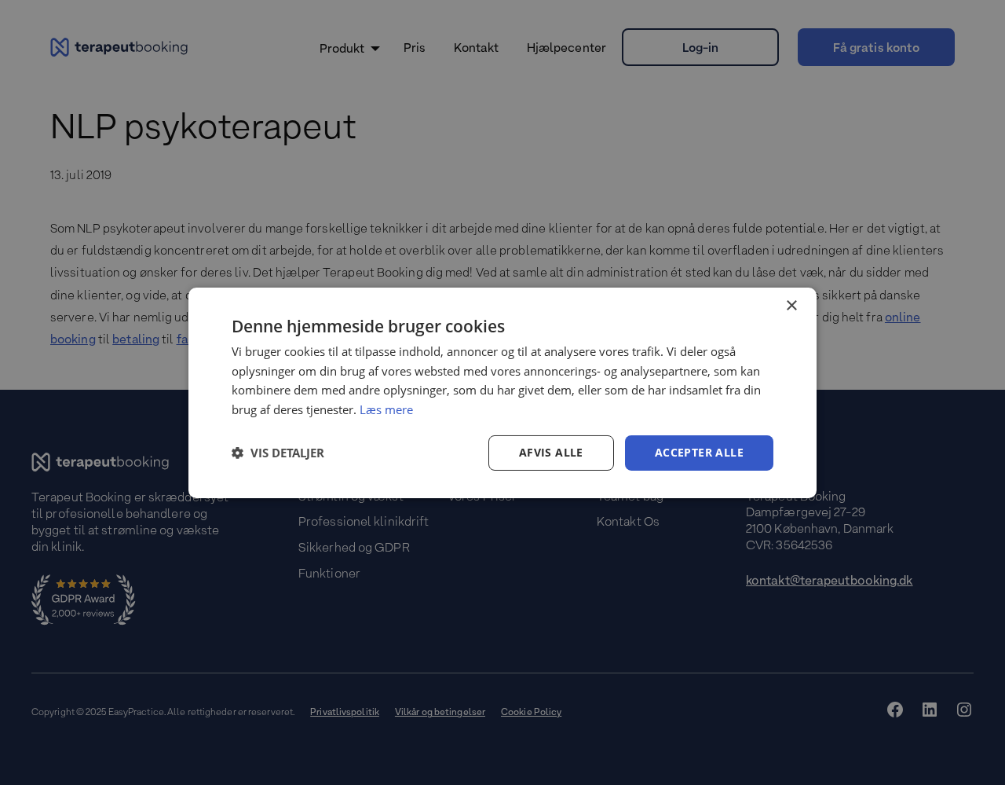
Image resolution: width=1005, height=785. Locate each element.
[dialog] (502, 392)
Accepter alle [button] (699, 452)
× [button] (791, 305)
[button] (278, 452)
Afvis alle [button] (551, 452)
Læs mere (386, 409)
